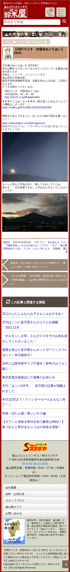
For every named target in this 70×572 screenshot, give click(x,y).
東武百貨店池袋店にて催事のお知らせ (28, 377)
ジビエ (35, 248)
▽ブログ (43, 245)
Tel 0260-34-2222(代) (35, 463)
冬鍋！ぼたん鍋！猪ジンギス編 (24, 413)
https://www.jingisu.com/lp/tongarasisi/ (23, 123)
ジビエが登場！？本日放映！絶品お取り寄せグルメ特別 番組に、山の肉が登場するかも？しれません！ (38, 279)
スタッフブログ (14, 500)
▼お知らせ (53, 242)
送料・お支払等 (14, 494)
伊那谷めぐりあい (12, 248)
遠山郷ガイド (13, 506)
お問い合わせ (13, 513)
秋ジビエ (45, 248)
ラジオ (27, 248)
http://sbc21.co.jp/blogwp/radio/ (22, 97)
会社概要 (10, 487)
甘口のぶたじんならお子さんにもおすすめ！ (33, 313)
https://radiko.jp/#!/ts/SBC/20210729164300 (26, 107)
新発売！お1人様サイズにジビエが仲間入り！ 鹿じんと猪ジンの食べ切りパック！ (38, 264)
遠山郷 (63, 245)
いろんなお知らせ (28, 245)
